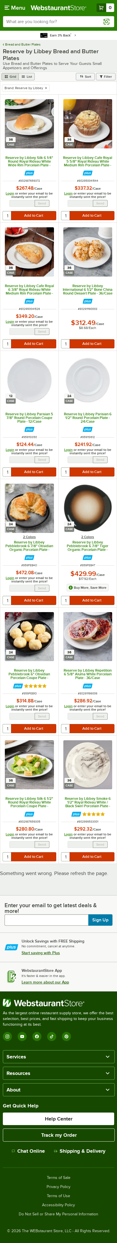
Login (10, 193)
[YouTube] (22, 1036)
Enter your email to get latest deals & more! (51, 908)
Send (42, 203)
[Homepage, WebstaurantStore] (58, 8)
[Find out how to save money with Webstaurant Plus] (29, 173)
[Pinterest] (66, 1036)
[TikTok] (51, 1036)
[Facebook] (36, 1036)
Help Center (58, 1119)
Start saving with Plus (41, 952)
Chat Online (31, 1151)
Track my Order (59, 1135)
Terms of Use (58, 1196)
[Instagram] (7, 1036)
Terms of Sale (58, 1178)
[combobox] (58, 21)
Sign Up (100, 920)
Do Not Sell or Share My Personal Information (58, 1214)
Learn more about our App (45, 982)
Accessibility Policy (58, 1205)
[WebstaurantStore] (58, 1002)
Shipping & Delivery (82, 1151)
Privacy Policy (58, 1187)
